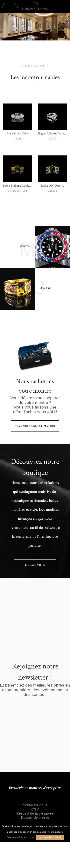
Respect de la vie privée (35, 813)
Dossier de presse (35, 817)
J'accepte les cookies (50, 837)
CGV (35, 809)
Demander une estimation (35, 426)
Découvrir (35, 565)
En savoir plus (26, 837)
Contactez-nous (35, 805)
